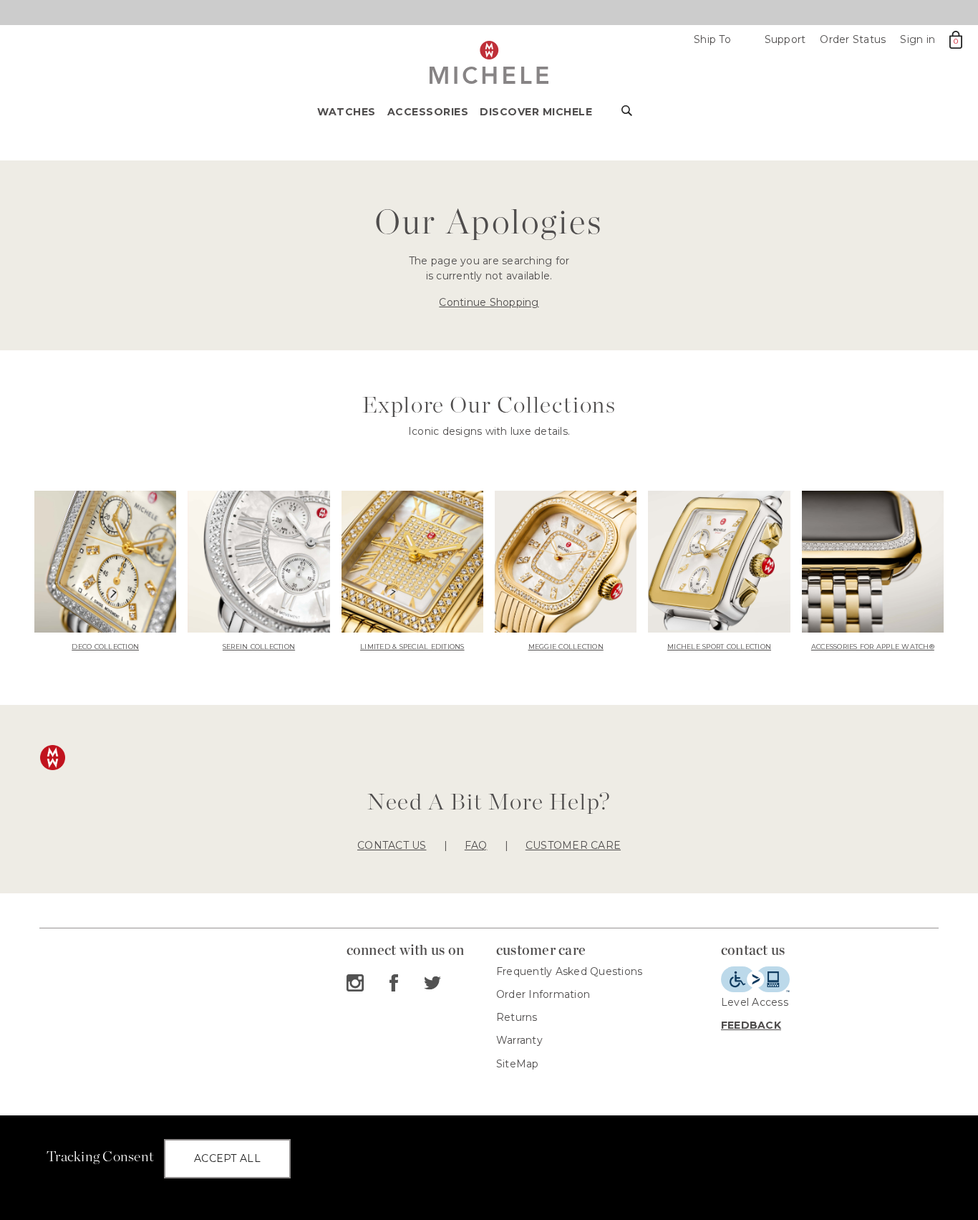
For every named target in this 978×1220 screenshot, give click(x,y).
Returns (517, 1017)
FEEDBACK (751, 1025)
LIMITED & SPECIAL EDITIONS (412, 646)
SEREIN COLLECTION (259, 646)
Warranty (519, 1040)
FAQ (476, 845)
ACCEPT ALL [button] (227, 1158)
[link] (105, 572)
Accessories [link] (428, 111)
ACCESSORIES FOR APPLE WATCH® (872, 646)
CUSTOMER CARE (573, 845)
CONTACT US (392, 845)
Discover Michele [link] (536, 111)
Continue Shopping (488, 302)
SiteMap (517, 1063)
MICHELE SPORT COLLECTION (719, 646)
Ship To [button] (719, 39)
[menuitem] (352, 116)
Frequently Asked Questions (569, 971)
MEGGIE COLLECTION (566, 646)
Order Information (543, 994)
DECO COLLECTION (105, 646)
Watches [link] (346, 111)
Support (785, 39)
